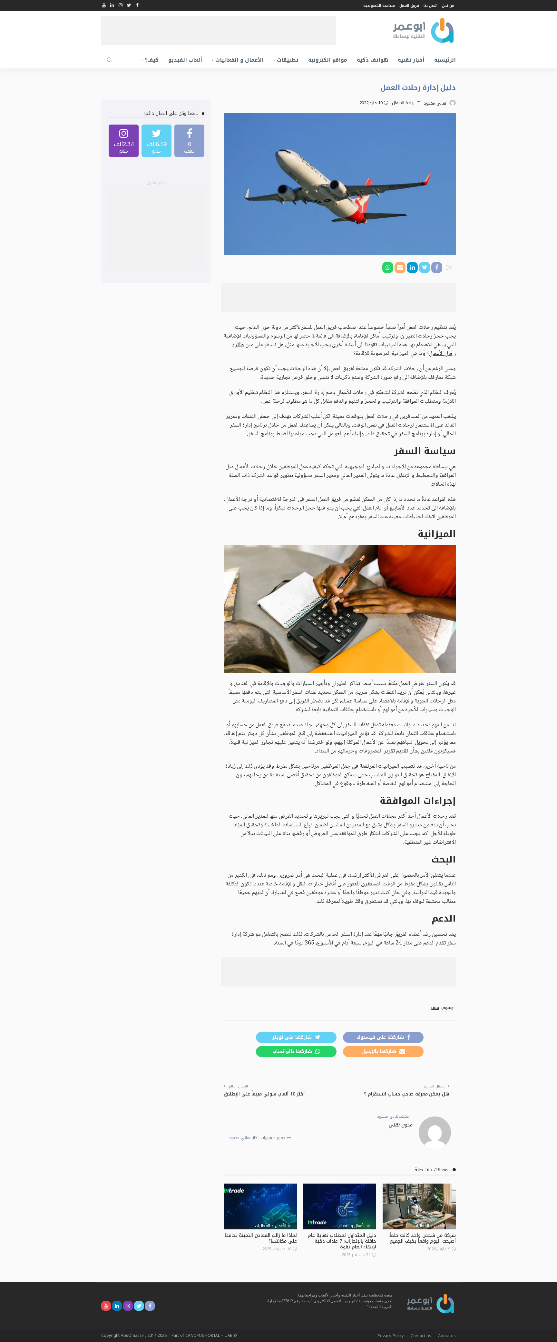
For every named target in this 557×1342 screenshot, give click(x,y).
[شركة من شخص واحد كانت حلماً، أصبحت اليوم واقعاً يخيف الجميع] (419, 1206)
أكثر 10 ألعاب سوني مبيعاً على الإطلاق (264, 1094)
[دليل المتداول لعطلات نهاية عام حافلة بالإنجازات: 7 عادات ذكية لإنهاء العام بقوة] (339, 1206)
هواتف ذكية (372, 60)
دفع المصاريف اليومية (264, 701)
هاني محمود (435, 103)
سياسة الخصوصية (379, 5)
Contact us (421, 1336)
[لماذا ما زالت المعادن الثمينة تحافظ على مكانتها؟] (260, 1206)
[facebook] (189, 141)
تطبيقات (287, 60)
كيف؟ (152, 60)
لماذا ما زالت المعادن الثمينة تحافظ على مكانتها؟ (261, 1238)
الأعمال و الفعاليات (239, 60)
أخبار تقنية (411, 60)
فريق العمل (409, 5)
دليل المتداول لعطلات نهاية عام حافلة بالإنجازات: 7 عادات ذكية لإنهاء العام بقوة (342, 1241)
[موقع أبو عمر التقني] (431, 1303)
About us (447, 1336)
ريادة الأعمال (403, 103)
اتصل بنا (430, 5)
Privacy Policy (390, 1336)
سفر (435, 1008)
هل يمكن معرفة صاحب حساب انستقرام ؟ (406, 1094)
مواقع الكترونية (327, 60)
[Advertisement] (218, 30)
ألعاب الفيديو (185, 60)
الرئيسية (445, 60)
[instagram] (124, 141)
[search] (109, 60)
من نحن (448, 5)
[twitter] (156, 141)
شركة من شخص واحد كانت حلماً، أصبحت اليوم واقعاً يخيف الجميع (422, 1238)
